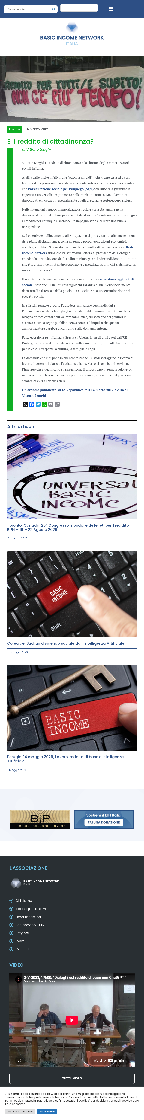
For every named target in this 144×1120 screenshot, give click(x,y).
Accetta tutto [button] (47, 1111)
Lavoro (14, 129)
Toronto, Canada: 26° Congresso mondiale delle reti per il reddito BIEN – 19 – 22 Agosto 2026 (68, 527)
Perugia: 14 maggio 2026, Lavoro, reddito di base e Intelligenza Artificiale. (65, 759)
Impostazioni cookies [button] (20, 1111)
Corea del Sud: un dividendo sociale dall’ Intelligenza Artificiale (65, 643)
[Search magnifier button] (53, 9)
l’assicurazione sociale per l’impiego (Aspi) (61, 189)
